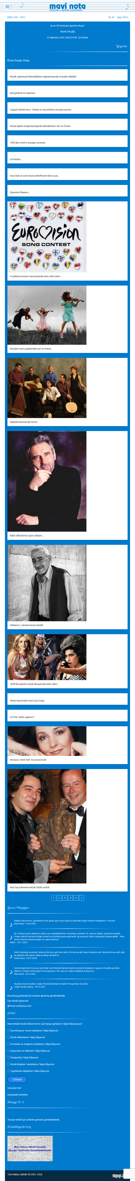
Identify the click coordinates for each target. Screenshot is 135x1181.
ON (68, 31)
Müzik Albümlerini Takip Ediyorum (27, 1037)
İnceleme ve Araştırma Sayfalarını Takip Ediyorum (35, 1044)
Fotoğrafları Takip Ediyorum (24, 1057)
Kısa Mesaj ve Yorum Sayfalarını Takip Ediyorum (34, 1030)
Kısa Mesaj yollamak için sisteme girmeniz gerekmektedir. (36, 995)
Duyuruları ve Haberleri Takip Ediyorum (30, 1050)
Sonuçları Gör (14, 1088)
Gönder (17, 1079)
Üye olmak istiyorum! (17, 1001)
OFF (73, 31)
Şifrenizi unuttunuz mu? (19, 1006)
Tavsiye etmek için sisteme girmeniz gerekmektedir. (33, 1119)
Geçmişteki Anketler (17, 1094)
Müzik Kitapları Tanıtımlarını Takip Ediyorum (32, 1064)
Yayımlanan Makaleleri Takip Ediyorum (29, 1071)
